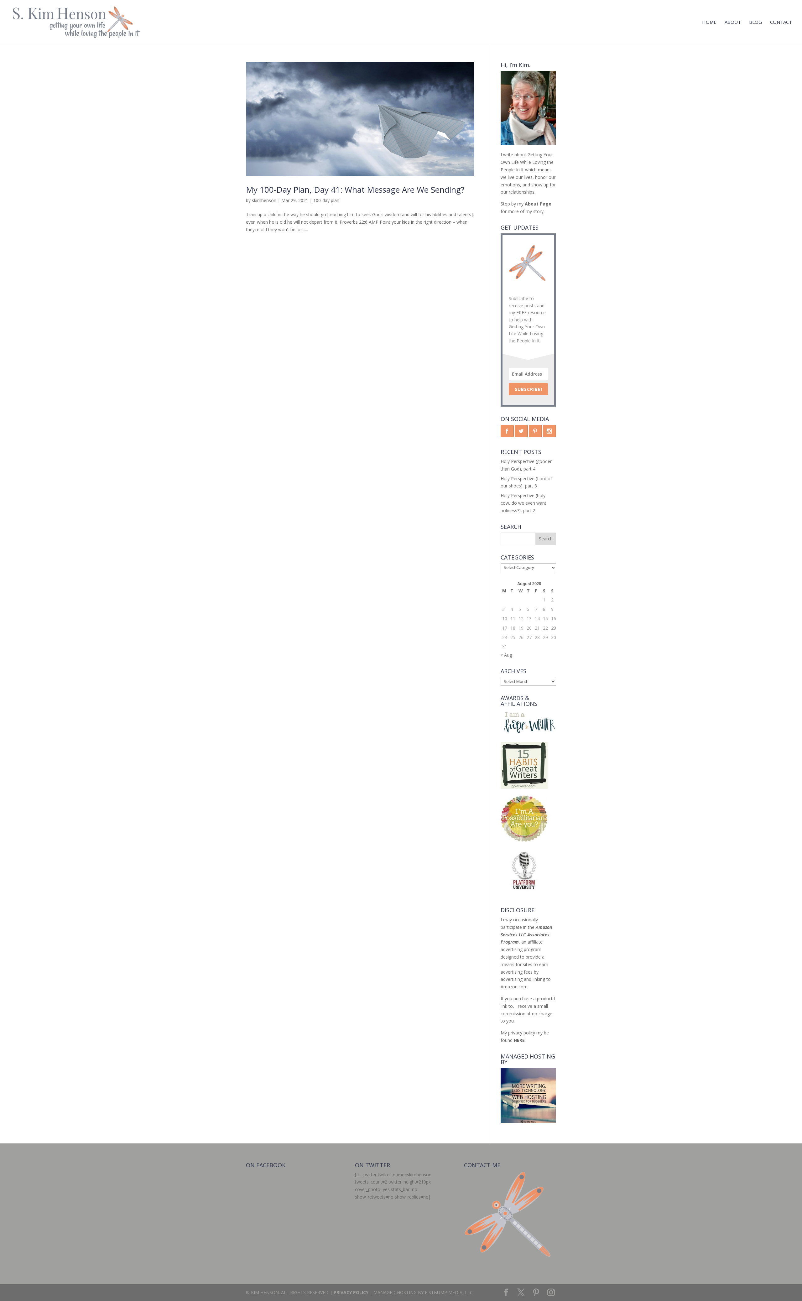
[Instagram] (551, 1293)
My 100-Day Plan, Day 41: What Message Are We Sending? (355, 189)
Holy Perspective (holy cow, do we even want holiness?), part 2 (523, 502)
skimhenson (264, 200)
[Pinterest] (536, 1293)
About (733, 22)
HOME (709, 22)
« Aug (506, 655)
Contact (781, 22)
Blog (755, 22)
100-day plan (326, 200)
